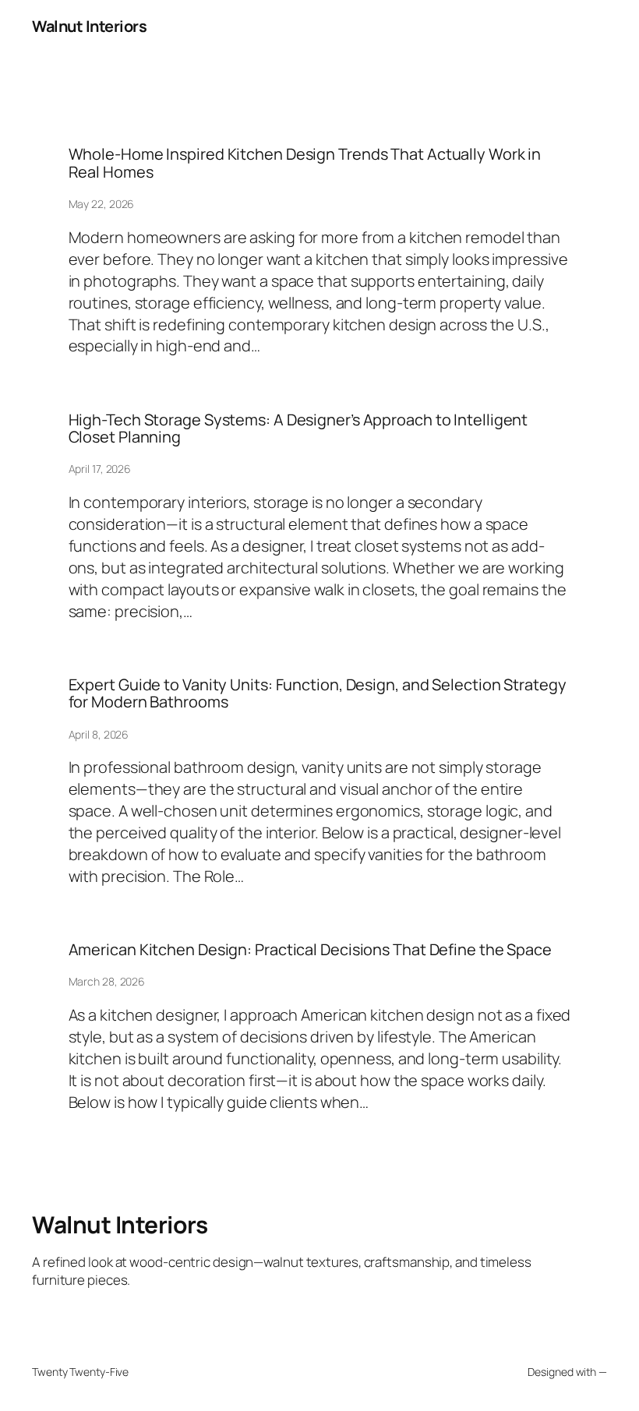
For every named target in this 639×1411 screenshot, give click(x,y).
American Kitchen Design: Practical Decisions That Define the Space (310, 949)
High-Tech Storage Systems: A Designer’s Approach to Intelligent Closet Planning (298, 428)
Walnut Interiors (89, 26)
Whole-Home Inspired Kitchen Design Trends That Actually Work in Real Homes (305, 163)
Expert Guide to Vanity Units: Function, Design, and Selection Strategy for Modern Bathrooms (318, 693)
